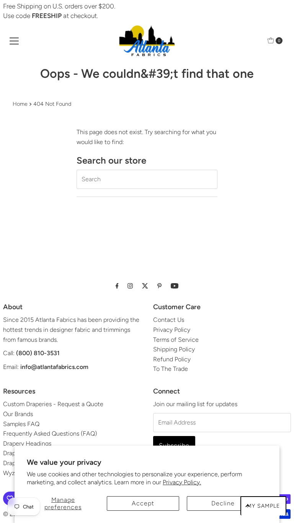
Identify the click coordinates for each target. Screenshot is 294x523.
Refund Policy (172, 359)
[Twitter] (145, 286)
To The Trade (170, 368)
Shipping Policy (174, 349)
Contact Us (168, 319)
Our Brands (18, 414)
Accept (143, 503)
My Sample (263, 506)
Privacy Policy (171, 329)
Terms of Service (176, 339)
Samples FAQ (21, 424)
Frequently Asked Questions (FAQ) (50, 433)
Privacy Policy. (182, 482)
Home (20, 103)
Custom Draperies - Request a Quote (53, 404)
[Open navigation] (14, 40)
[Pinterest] (159, 286)
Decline (223, 503)
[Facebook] (117, 286)
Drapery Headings (27, 443)
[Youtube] (174, 286)
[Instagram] (130, 286)
